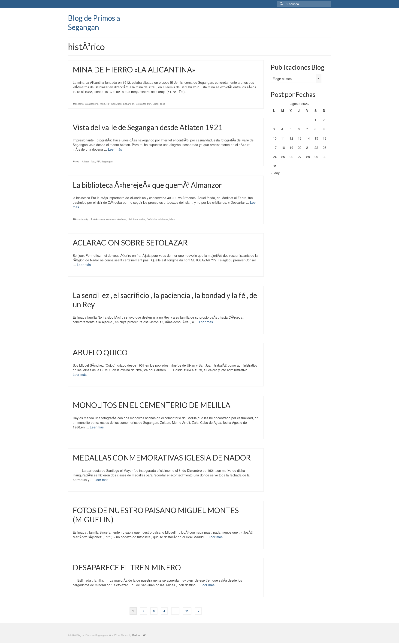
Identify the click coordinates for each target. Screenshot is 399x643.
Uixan (156, 103)
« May (275, 172)
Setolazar (141, 103)
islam (172, 219)
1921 (78, 161)
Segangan (128, 103)
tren (149, 103)
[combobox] (296, 78)
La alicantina (92, 103)
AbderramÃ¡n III (83, 219)
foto (93, 161)
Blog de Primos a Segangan (94, 22)
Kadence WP (139, 635)
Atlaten (86, 161)
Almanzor (111, 219)
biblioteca (133, 219)
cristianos (163, 219)
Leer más (115, 149)
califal (142, 219)
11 (187, 611)
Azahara (121, 219)
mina (102, 103)
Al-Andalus (99, 219)
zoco (162, 103)
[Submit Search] (280, 4)
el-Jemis (79, 103)
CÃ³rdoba (152, 219)
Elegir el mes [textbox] (282, 78)
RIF (108, 103)
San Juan (116, 103)
